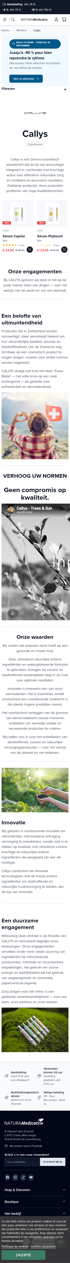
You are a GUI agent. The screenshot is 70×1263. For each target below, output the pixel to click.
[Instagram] (15, 1177)
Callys (6, 230)
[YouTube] (31, 1177)
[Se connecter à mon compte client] (56, 19)
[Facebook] (7, 1177)
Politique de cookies (15, 1246)
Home (6, 30)
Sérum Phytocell (50, 236)
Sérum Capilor (14, 236)
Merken (21, 30)
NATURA (34, 19)
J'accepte (23, 1255)
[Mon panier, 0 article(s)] (64, 19)
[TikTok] (23, 1177)
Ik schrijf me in (52, 1161)
